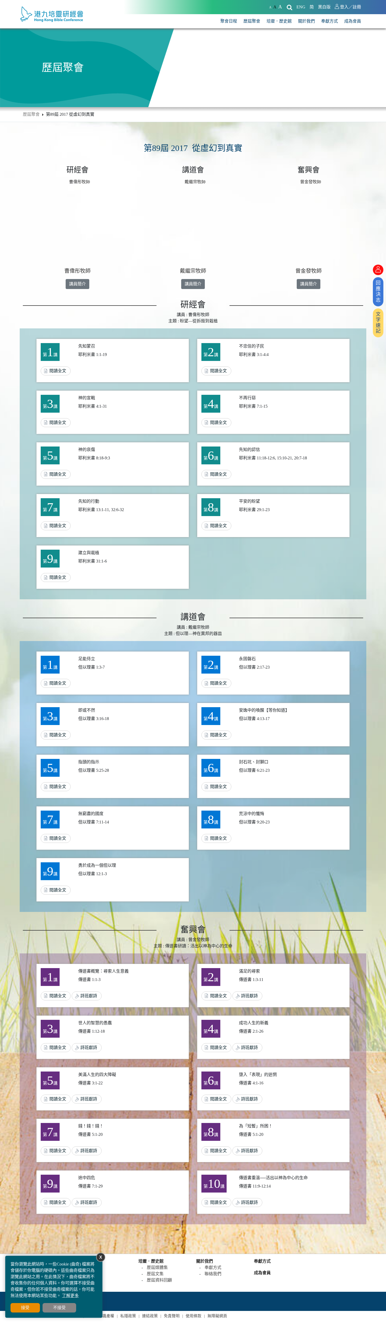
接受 (25, 1307)
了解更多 (70, 1295)
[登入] (378, 270)
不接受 (59, 1307)
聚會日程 (228, 21)
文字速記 (378, 322)
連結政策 (150, 1316)
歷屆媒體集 (157, 1267)
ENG (300, 7)
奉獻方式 (329, 21)
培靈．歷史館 (279, 21)
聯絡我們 (213, 1274)
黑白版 (324, 7)
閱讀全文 (57, 371)
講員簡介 (77, 284)
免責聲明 (172, 1316)
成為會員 (352, 21)
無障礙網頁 (217, 1316)
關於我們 (306, 21)
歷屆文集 (155, 1274)
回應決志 (378, 291)
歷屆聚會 (251, 21)
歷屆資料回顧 (159, 1280)
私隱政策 (128, 1316)
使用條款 (193, 1316)
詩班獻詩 (88, 996)
